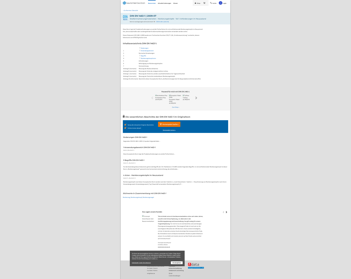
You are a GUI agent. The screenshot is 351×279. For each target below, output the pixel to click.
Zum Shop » (175, 107)
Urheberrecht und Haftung (176, 270)
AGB (171, 273)
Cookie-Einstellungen (174, 276)
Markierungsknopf (136, 197)
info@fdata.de (151, 273)
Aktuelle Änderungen (164, 3)
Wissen (175, 3)
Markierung (126, 197)
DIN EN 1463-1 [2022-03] (162, 21)
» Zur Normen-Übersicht (130, 10)
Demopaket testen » (169, 130)
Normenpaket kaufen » (170, 124)
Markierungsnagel (148, 197)
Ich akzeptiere (176, 263)
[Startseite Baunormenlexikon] (134, 2)
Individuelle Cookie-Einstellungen (141, 263)
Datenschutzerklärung (175, 268)
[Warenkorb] (204, 2)
